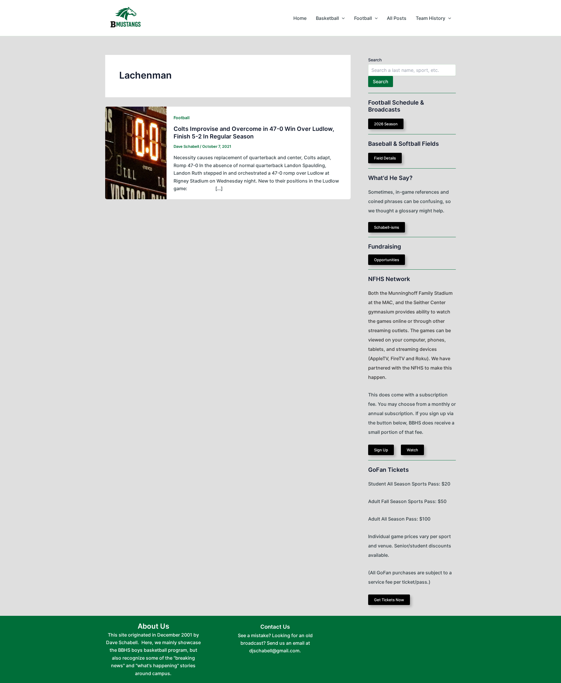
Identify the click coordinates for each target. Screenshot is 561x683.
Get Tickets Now (389, 599)
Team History (430, 18)
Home (300, 18)
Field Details (385, 158)
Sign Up (381, 450)
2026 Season (386, 124)
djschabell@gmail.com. (275, 650)
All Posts (396, 18)
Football (363, 18)
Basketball (327, 18)
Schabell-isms (386, 227)
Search (375, 59)
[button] (342, 18)
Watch (412, 450)
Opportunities (386, 259)
